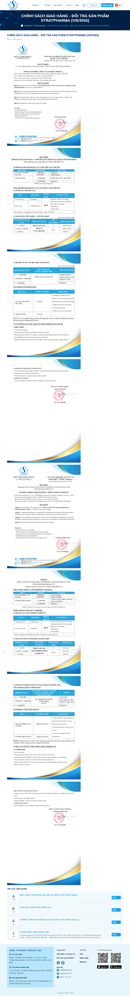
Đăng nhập (107, 5)
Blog (77, 5)
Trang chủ (28, 26)
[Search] (84, 5)
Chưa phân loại (39, 26)
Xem (114, 897)
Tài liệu (47, 5)
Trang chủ (61, 950)
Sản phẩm (58, 5)
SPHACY (35, 5)
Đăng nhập (84, 958)
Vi (119, 5)
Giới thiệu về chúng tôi (66, 954)
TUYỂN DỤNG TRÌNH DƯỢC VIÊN (34, 932)
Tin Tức (83, 950)
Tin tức (68, 5)
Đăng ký (93, 5)
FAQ (81, 954)
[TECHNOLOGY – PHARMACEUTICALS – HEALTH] (17, 5)
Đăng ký (83, 962)
